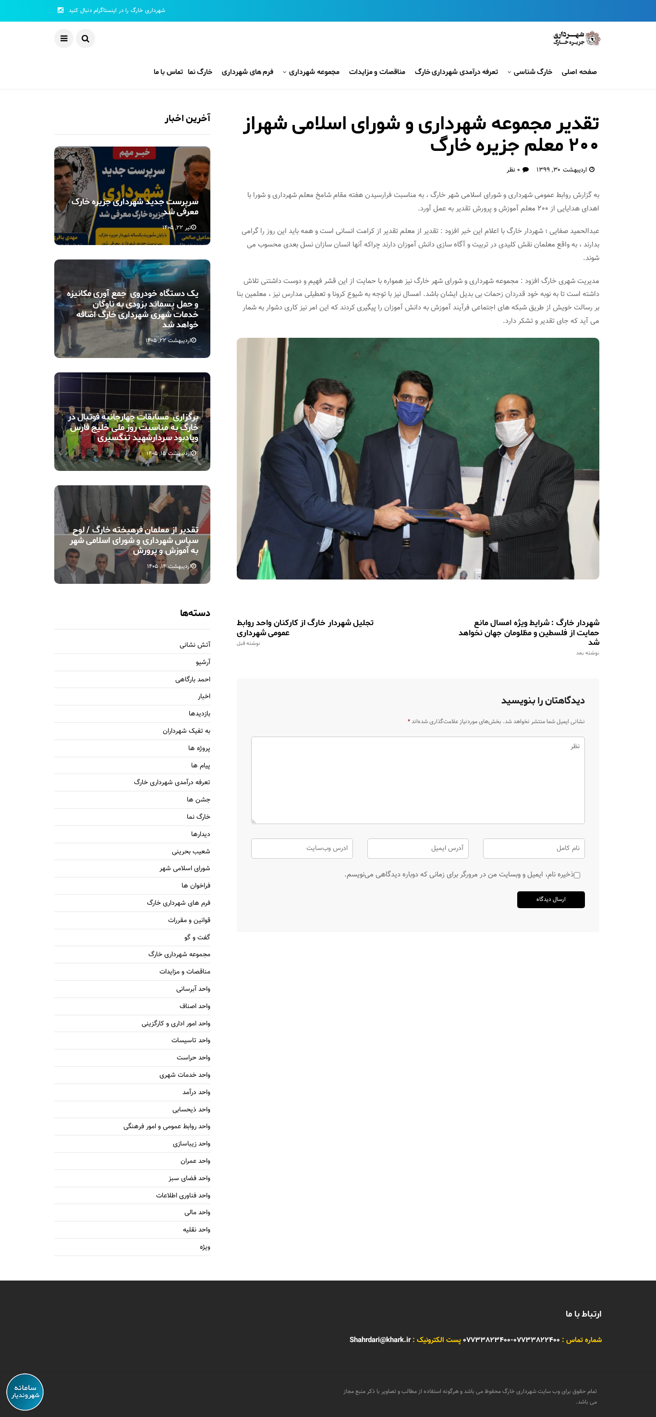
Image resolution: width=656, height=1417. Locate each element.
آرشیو (203, 663)
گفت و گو (197, 938)
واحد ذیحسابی (191, 1110)
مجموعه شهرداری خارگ (179, 955)
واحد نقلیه (196, 1230)
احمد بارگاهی (192, 680)
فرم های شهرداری (247, 72)
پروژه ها (199, 749)
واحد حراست (193, 1058)
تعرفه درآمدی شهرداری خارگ (456, 72)
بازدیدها (199, 714)
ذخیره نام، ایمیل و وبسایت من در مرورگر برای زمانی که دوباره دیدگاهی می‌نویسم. (459, 874)
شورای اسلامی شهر (184, 869)
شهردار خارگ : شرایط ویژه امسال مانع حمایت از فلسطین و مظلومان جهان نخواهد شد (529, 637)
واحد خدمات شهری (184, 1076)
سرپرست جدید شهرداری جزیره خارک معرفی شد (135, 207)
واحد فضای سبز (189, 1179)
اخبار (204, 697)
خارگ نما (200, 72)
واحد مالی (197, 1213)
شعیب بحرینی (191, 852)
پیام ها (200, 766)
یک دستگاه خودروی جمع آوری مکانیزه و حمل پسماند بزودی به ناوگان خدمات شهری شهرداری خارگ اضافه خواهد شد (132, 309)
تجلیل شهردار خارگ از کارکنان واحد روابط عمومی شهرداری (305, 632)
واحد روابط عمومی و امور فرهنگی (166, 1127)
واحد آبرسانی (193, 990)
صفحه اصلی (579, 72)
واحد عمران (195, 1162)
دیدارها (200, 835)
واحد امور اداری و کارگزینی (176, 1024)
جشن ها (198, 800)
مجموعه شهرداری (314, 72)
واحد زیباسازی (191, 1144)
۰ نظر (513, 170)
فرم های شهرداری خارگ (178, 903)
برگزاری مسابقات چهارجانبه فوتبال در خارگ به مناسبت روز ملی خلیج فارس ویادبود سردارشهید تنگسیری (133, 427)
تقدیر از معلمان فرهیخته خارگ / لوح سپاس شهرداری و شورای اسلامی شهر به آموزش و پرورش (134, 540)
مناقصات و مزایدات (377, 72)
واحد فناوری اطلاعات (183, 1196)
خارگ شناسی (533, 72)
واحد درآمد (196, 1093)
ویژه (205, 1248)
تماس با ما (168, 72)
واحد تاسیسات (190, 1041)
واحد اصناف (195, 1007)
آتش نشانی (195, 645)
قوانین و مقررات (189, 921)
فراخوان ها (196, 886)
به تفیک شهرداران (186, 731)
